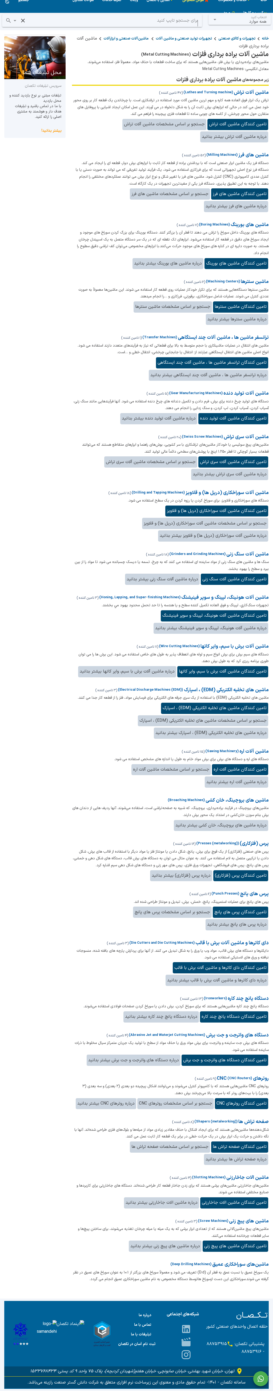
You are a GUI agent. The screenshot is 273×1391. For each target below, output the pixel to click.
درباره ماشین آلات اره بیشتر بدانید (236, 782)
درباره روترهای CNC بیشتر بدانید (106, 1103)
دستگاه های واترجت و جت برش (237, 1035)
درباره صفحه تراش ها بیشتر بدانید (236, 1159)
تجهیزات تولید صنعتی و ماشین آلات (184, 38)
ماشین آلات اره (254, 751)
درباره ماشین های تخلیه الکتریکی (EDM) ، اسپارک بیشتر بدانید (211, 733)
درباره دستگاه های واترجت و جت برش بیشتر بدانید (133, 1060)
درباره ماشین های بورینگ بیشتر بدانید (168, 263)
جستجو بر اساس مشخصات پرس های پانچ (172, 912)
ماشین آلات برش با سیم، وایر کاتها (234, 646)
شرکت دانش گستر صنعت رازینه (70, 1382)
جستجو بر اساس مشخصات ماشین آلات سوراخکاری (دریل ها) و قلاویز (205, 523)
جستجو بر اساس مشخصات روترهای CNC (175, 1103)
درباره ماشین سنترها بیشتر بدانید (237, 319)
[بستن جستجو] (23, 20)
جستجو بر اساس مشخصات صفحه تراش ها (169, 1147)
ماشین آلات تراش (251, 92)
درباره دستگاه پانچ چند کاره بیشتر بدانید (161, 1016)
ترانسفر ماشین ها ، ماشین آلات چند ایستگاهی (223, 337)
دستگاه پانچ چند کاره (248, 998)
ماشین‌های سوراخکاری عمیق (240, 1264)
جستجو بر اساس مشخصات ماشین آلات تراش (164, 124)
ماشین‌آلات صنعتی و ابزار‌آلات (126, 38)
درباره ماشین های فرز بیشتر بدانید (236, 206)
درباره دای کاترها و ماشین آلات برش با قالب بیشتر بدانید (217, 980)
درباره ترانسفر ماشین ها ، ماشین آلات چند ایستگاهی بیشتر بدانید (208, 375)
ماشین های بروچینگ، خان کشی (237, 800)
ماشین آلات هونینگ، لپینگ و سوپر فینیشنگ (225, 597)
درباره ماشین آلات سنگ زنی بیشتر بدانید (162, 579)
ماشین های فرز (253, 155)
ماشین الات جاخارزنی (247, 1177)
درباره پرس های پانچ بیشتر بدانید (237, 924)
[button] (15, 20)
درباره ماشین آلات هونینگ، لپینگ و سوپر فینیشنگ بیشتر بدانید (211, 628)
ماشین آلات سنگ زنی (247, 554)
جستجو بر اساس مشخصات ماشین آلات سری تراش (151, 462)
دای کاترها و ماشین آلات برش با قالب (232, 943)
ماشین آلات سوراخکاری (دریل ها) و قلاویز (227, 492)
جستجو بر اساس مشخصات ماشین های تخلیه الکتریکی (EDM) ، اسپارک (203, 720)
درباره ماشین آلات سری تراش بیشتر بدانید (230, 474)
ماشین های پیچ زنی (249, 1221)
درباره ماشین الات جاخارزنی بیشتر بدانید (162, 1202)
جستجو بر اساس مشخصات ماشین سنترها (172, 307)
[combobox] (239, 19)
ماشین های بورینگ (250, 224)
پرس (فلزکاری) (254, 843)
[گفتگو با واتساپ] (260, 1378)
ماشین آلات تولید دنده (246, 393)
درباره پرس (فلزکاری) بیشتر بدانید (181, 875)
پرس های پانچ (254, 893)
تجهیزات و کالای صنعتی (236, 38)
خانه (265, 38)
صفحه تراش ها (253, 1121)
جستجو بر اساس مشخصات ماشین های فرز (169, 194)
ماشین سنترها (255, 281)
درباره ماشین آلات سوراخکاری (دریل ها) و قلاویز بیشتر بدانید (213, 536)
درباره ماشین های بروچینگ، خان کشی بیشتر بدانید (221, 825)
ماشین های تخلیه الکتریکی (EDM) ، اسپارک (226, 690)
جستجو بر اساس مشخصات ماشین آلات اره (171, 769)
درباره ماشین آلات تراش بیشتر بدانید (234, 137)
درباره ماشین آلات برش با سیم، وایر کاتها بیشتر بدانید (127, 671)
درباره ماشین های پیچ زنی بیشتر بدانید (165, 1246)
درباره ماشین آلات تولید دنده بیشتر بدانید (159, 418)
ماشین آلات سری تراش (246, 437)
